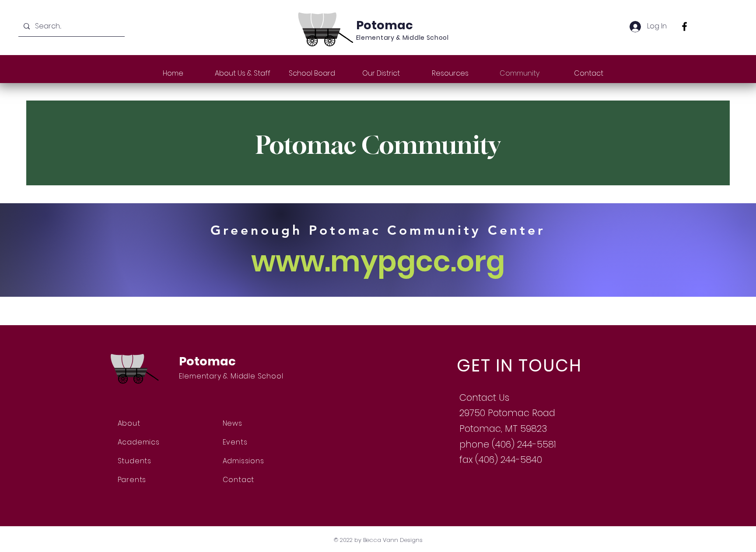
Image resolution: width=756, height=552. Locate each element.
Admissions (243, 461)
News (232, 423)
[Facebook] (684, 26)
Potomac (384, 25)
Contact (239, 480)
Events (235, 442)
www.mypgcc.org (378, 261)
